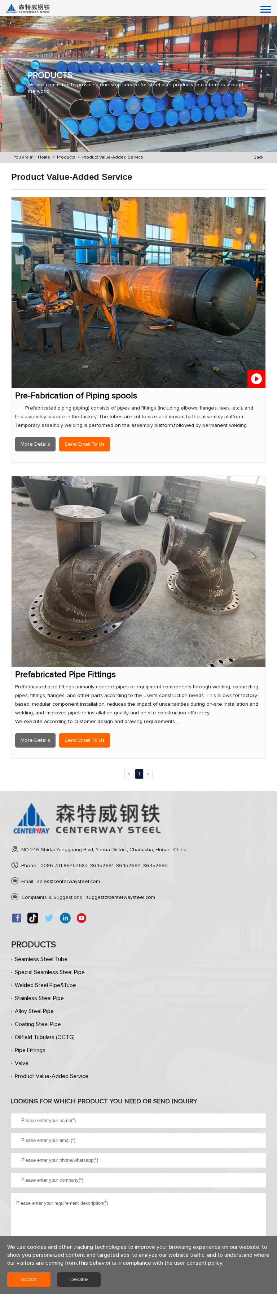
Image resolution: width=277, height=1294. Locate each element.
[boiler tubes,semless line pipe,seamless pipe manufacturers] (87, 837)
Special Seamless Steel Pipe (50, 972)
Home (44, 157)
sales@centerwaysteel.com (68, 881)
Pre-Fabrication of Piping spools (76, 395)
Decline (79, 1279)
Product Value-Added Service (112, 157)
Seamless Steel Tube (41, 959)
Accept (29, 1279)
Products (66, 157)
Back (258, 157)
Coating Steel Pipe (38, 1024)
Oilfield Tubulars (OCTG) (45, 1037)
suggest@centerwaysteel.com (120, 897)
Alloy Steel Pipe (34, 1011)
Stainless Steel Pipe (39, 998)
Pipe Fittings (30, 1050)
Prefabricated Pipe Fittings (65, 674)
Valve (21, 1063)
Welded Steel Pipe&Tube (45, 985)
